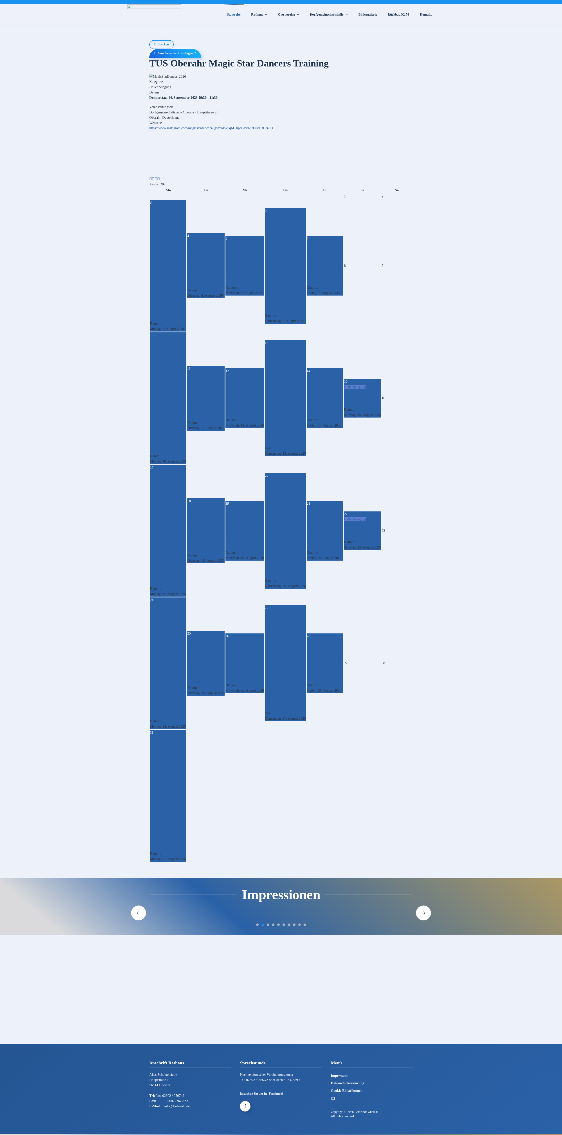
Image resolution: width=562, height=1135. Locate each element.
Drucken (163, 44)
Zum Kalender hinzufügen (175, 53)
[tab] (257, 924)
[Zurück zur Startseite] (154, 14)
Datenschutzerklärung (347, 1083)
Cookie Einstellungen (346, 1090)
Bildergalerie (367, 14)
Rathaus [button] (257, 14)
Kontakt (426, 14)
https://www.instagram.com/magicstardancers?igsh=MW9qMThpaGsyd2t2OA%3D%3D (211, 128)
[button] (138, 912)
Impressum (339, 1076)
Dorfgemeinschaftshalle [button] (327, 14)
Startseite (234, 14)
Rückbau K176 (398, 14)
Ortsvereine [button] (286, 14)
